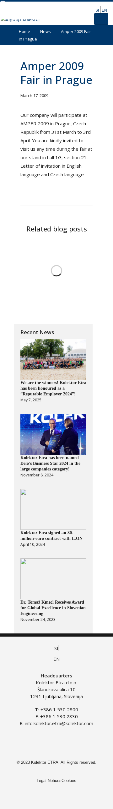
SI (97, 10)
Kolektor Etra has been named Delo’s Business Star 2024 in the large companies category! (50, 463)
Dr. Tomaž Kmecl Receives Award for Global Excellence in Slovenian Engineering (53, 608)
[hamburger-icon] (101, 19)
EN (104, 10)
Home (24, 31)
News (45, 31)
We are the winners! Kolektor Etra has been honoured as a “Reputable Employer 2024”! (53, 388)
